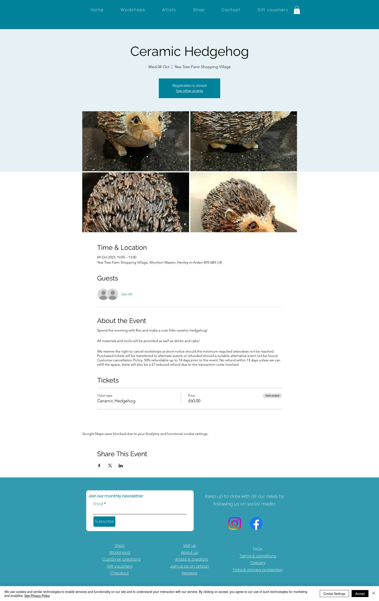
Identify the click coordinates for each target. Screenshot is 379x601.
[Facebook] (256, 523)
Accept (360, 593)
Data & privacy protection (258, 570)
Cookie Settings (334, 593)
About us (189, 552)
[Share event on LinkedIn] (121, 465)
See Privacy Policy (37, 595)
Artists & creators (191, 559)
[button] (296, 10)
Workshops (119, 552)
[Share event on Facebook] (99, 465)
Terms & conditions (258, 556)
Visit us (189, 545)
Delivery (257, 563)
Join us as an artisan (189, 566)
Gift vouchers (119, 566)
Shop (120, 545)
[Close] (373, 593)
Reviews (189, 573)
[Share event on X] (110, 465)
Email (98, 504)
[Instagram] (234, 523)
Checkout (119, 573)
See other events (189, 91)
